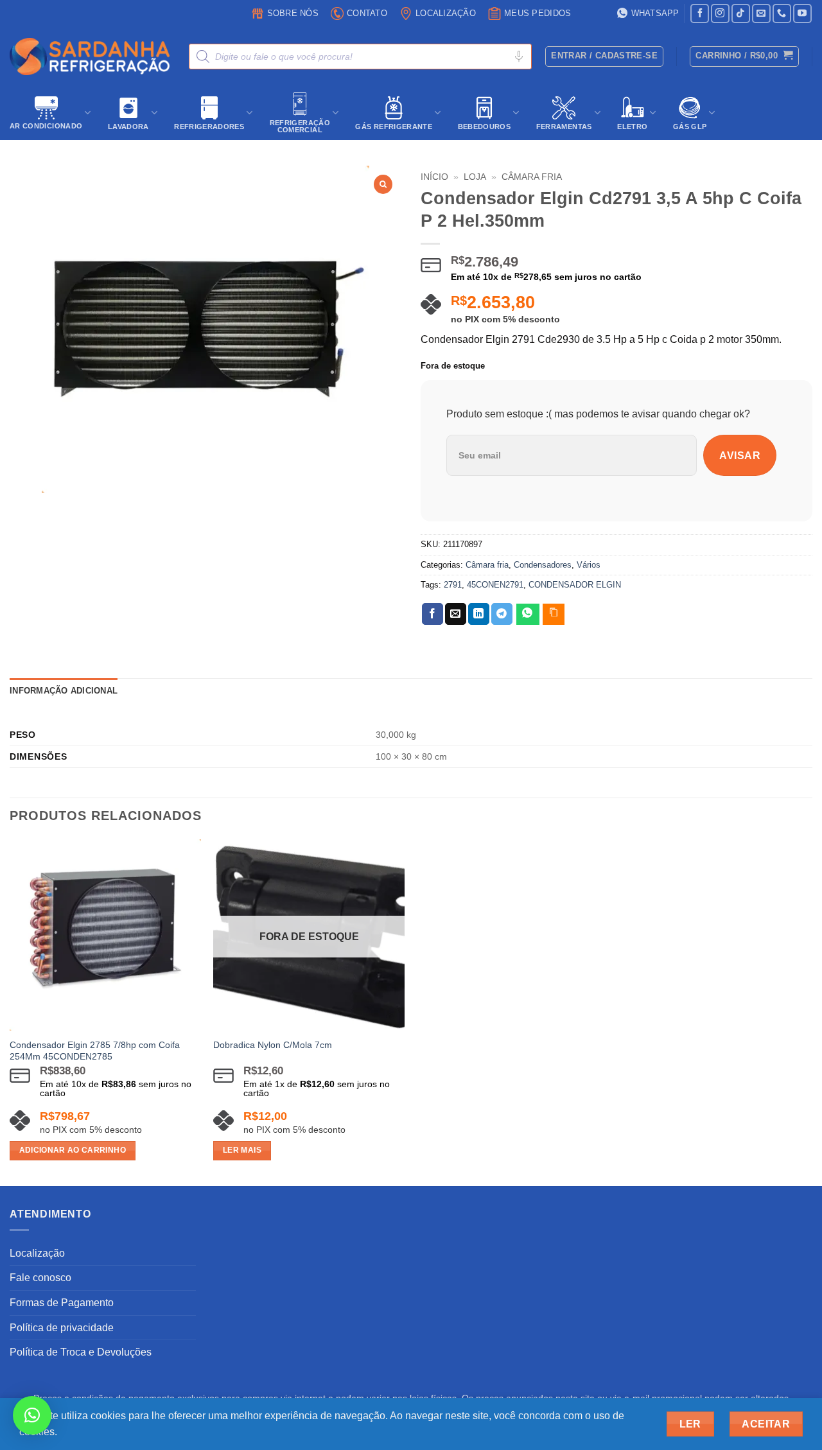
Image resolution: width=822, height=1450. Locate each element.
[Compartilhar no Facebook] (432, 614)
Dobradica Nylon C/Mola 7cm (272, 1045)
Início (434, 177)
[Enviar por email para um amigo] (455, 614)
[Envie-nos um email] (761, 13)
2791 (453, 585)
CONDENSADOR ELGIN (575, 585)
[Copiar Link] (553, 614)
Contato (367, 13)
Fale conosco (40, 1277)
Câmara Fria (532, 177)
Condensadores (543, 565)
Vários (588, 565)
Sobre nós (293, 13)
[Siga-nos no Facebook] (699, 13)
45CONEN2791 (495, 585)
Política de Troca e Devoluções (81, 1352)
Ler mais (242, 1150)
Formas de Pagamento (62, 1302)
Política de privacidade (62, 1327)
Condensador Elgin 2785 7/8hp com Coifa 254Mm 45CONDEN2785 (95, 1051)
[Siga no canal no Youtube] (802, 13)
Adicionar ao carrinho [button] (72, 1150)
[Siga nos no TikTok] (740, 13)
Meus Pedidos (537, 13)
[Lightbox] (383, 184)
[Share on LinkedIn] (478, 614)
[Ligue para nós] (782, 13)
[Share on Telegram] (501, 614)
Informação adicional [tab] (64, 690)
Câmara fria (487, 565)
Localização (445, 13)
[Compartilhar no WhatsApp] (527, 614)
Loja (475, 177)
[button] (744, 56)
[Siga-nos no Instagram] (720, 13)
